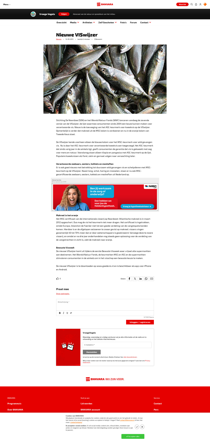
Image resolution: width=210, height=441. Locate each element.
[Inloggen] (200, 4)
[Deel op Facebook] (129, 278)
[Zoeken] (191, 4)
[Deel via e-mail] (152, 278)
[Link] (71, 313)
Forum (133, 22)
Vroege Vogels (47, 14)
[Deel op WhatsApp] (146, 278)
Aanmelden (91, 352)
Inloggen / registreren (140, 322)
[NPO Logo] (205, 4)
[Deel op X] (135, 278)
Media (73, 22)
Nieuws (58, 39)
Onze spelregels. (63, 294)
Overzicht (61, 22)
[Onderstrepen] (67, 313)
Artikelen (87, 22)
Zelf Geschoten (106, 22)
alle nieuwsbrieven (130, 357)
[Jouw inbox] (196, 4)
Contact (144, 22)
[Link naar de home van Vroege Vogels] (33, 14)
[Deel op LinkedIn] (140, 278)
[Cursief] (63, 313)
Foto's (123, 22)
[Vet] (60, 313)
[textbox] (105, 304)
